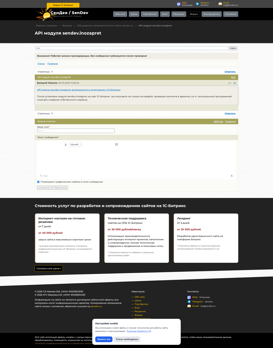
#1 (235, 82)
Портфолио (150, 14)
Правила (230, 121)
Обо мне (120, 14)
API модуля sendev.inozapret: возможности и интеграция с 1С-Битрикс (79, 89)
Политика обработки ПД (139, 331)
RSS (233, 77)
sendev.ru (96, 306)
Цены (134, 14)
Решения (178, 14)
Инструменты (212, 14)
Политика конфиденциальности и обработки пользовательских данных (74, 343)
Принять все (103, 339)
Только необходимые (127, 339)
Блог (165, 14)
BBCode (218, 121)
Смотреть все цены (48, 268)
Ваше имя (43, 126)
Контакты (230, 14)
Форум (194, 14)
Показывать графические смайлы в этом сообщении (72, 181)
